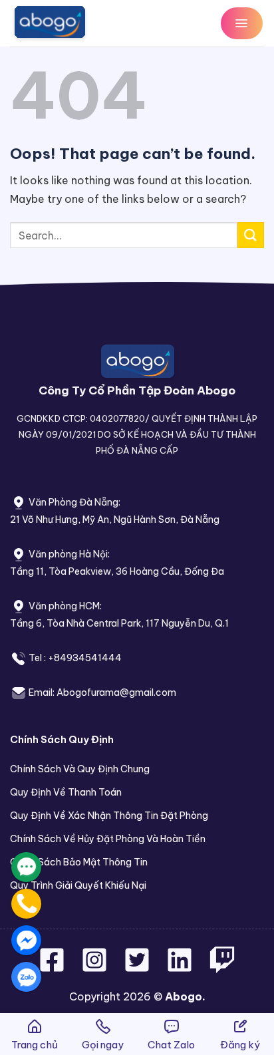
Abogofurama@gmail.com (116, 692)
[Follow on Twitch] (222, 968)
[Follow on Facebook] (53, 968)
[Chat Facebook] (26, 940)
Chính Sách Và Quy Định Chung (80, 769)
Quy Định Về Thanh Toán (66, 792)
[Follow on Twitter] (138, 968)
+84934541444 (85, 658)
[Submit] (250, 235)
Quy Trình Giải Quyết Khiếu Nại (78, 885)
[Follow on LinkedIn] (179, 968)
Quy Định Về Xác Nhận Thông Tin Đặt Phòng (109, 816)
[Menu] (242, 23)
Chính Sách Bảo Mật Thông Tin (79, 862)
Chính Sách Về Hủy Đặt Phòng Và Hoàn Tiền (108, 839)
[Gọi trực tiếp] (26, 904)
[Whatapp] (26, 867)
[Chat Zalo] (26, 977)
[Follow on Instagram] (95, 968)
